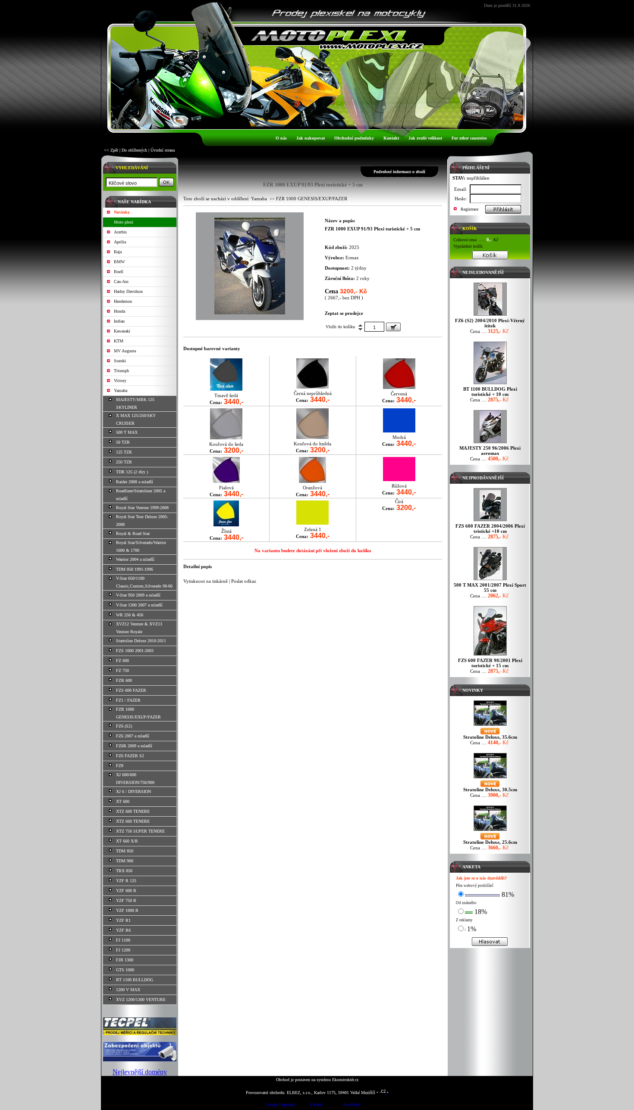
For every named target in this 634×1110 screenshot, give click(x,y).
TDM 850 (124, 851)
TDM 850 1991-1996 (134, 569)
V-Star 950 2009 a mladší (138, 595)
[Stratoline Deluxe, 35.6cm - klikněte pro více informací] (490, 725)
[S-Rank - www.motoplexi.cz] (317, 1106)
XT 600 (122, 801)
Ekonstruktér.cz (345, 1079)
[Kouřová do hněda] (312, 437)
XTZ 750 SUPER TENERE (140, 831)
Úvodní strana (163, 150)
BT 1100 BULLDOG (134, 979)
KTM (118, 341)
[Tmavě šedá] (226, 388)
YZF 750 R (126, 900)
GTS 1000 (125, 969)
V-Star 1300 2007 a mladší (139, 605)
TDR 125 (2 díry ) (132, 471)
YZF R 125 (126, 880)
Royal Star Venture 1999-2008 (142, 507)
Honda (119, 311)
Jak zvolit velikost (425, 138)
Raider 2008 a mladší (134, 481)
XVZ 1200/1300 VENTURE (141, 999)
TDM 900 (124, 860)
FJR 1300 (124, 960)
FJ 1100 (123, 940)
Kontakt (391, 138)
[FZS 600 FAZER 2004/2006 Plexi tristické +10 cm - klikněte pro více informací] (490, 521)
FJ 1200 (123, 950)
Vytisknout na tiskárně (205, 581)
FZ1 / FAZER (128, 700)
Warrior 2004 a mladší (135, 559)
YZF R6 (123, 930)
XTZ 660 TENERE (133, 821)
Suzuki (120, 360)
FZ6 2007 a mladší (132, 736)
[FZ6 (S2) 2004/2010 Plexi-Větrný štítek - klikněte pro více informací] (490, 315)
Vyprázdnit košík (468, 246)
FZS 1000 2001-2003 (135, 650)
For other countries (469, 138)
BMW (119, 261)
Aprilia (120, 241)
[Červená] (399, 387)
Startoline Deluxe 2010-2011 (141, 640)
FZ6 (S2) (124, 726)
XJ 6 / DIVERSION (133, 791)
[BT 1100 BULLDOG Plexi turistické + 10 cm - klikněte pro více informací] (490, 384)
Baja (118, 251)
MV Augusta (125, 350)
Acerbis (120, 232)
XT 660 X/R (127, 841)
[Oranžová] (312, 481)
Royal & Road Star (133, 533)
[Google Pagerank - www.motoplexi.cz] (281, 1106)
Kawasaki (122, 331)
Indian (119, 321)
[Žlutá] (226, 524)
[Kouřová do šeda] (226, 437)
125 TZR (124, 452)
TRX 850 (124, 870)
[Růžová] (399, 479)
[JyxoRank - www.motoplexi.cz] (353, 1106)
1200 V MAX (128, 989)
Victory (120, 380)
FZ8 (119, 765)
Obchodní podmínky (354, 138)
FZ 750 (122, 670)
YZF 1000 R (127, 910)
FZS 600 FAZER (131, 690)
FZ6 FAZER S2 (130, 755)
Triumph (121, 370)
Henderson (123, 301)
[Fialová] (226, 481)
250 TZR (124, 462)
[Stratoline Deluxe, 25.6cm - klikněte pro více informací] (490, 830)
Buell (118, 271)
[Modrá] (399, 430)
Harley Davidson (128, 291)
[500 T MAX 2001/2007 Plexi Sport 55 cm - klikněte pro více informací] (490, 580)
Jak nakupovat (310, 138)
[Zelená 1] (312, 522)
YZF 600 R (126, 890)
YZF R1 (123, 920)
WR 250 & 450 (129, 615)
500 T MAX (127, 432)
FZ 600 (122, 660)
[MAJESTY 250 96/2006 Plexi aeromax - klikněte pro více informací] (490, 443)
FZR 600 (124, 680)
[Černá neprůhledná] (312, 386)
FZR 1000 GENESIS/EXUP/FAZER (311, 198)
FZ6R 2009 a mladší (134, 745)
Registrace (469, 209)
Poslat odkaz (243, 581)
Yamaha (120, 390)
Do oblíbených (134, 150)
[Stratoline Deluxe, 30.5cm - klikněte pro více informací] (490, 778)
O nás (281, 138)
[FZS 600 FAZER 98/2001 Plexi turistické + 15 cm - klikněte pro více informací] (490, 655)
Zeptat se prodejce (344, 313)
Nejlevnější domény (140, 1072)
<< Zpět (111, 150)
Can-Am (121, 281)
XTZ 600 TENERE (133, 811)
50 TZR (123, 442)
